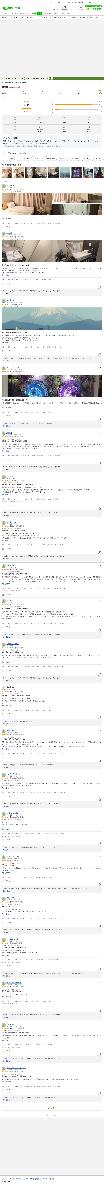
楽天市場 (88, 2)
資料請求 (51, 1179)
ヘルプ (52, 2)
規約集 (45, 1179)
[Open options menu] (101, 185)
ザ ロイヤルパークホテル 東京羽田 (14, 82)
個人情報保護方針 (15, 1179)
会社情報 (5, 1179)
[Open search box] (4, 153)
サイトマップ (69, 2)
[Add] (99, 83)
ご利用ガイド (59, 2)
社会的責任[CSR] (28, 1179)
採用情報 (38, 1179)
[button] (7, 172)
